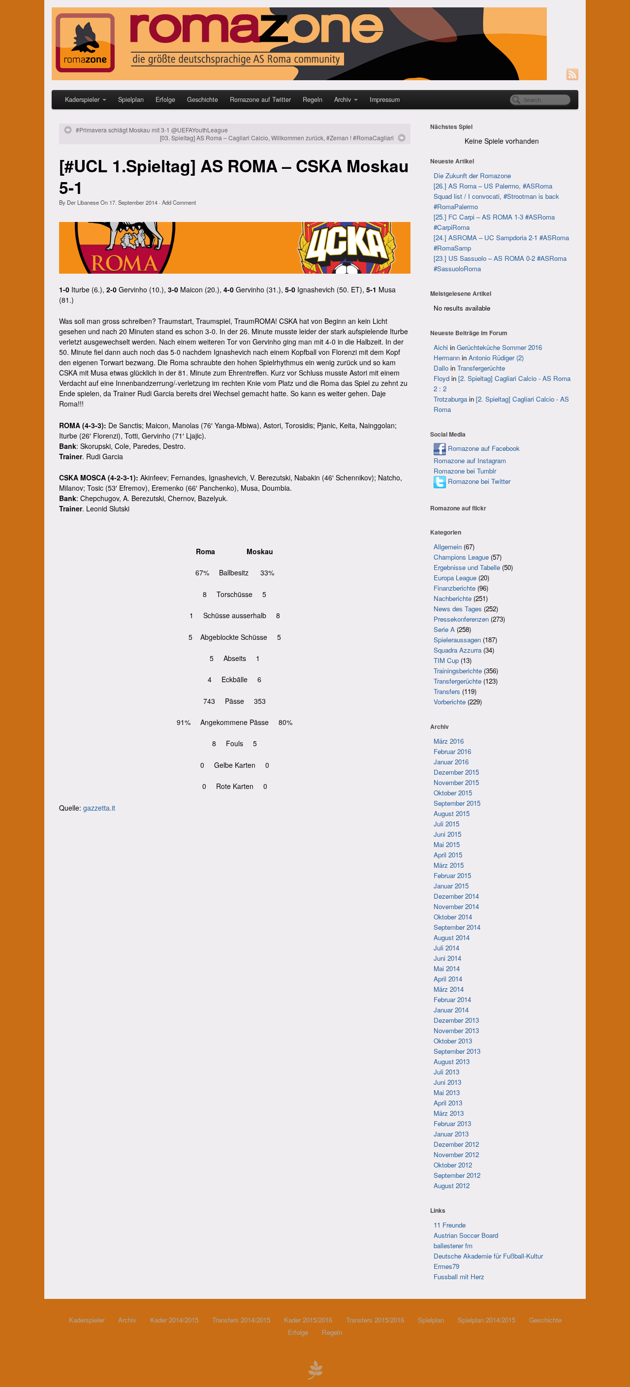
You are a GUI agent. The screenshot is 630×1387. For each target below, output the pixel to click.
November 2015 (456, 782)
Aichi (441, 347)
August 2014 (452, 937)
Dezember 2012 (456, 1144)
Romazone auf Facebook (483, 448)
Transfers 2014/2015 (241, 1319)
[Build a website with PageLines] (315, 1369)
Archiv (342, 99)
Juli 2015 (446, 823)
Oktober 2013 (453, 1040)
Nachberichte (453, 598)
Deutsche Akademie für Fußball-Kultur (488, 1256)
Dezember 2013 (456, 1020)
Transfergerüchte (481, 368)
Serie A (444, 629)
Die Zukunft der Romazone (472, 175)
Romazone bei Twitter (478, 481)
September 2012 (457, 1175)
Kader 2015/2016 (308, 1319)
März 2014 (449, 989)
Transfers (447, 691)
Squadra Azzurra (457, 650)
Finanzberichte (454, 588)
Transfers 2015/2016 (375, 1319)
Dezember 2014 (456, 896)
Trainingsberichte (458, 670)
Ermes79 (446, 1266)
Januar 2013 (451, 1133)
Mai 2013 (447, 1092)
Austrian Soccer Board (466, 1235)
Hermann (447, 357)
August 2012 (452, 1185)
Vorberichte (450, 701)
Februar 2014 (452, 999)
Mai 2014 (447, 968)
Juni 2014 (447, 958)
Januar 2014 (451, 1009)
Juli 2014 (446, 947)
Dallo (441, 368)
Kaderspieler (82, 99)
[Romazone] (315, 43)
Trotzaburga (450, 399)
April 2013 (448, 1102)
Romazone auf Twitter (260, 99)
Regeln (312, 99)
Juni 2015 (447, 834)
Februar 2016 (452, 751)
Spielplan (131, 99)
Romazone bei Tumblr (465, 470)
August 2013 (452, 1061)
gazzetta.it (99, 808)
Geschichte (202, 99)
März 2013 (449, 1113)
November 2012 (456, 1154)
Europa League (455, 577)
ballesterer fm (453, 1245)
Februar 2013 (452, 1123)
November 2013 (456, 1030)
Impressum (385, 99)
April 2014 (448, 978)
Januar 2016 (451, 761)
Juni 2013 (447, 1082)
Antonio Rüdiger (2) (496, 357)
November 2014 (456, 906)
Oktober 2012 (453, 1164)
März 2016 (449, 741)
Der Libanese (83, 202)
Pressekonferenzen (461, 619)
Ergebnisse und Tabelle (467, 567)
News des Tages (458, 608)
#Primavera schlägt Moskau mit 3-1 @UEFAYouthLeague (152, 130)
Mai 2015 (447, 844)
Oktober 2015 (453, 792)
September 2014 (457, 927)
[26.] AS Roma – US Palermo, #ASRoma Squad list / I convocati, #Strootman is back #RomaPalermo (496, 196)
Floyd (441, 378)
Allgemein (448, 546)
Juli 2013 (446, 1071)
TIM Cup (446, 660)
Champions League (461, 557)
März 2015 (449, 865)
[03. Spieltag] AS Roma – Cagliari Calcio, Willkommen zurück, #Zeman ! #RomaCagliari (277, 138)
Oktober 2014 (453, 916)
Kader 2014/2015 (174, 1319)
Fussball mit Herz (459, 1276)
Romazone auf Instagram (470, 460)
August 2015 (452, 813)
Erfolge (165, 99)
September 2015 (457, 803)
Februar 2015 (452, 875)
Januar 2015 (451, 885)
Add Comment (179, 202)
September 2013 (457, 1051)
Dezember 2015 (456, 772)
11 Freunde (450, 1224)
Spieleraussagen (457, 639)
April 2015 (448, 854)
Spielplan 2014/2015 (486, 1319)
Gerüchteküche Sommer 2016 (499, 347)
